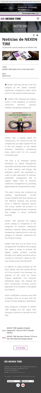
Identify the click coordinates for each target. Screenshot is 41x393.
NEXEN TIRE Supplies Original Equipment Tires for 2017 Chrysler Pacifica (20, 330)
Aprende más (28, 8)
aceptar (35, 8)
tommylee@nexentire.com (17, 372)
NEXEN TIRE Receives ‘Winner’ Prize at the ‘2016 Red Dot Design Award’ (22, 337)
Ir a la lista (20, 348)
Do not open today (28, 13)
